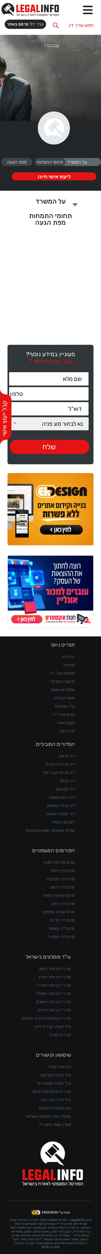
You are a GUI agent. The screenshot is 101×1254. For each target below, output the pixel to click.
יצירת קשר (67, 731)
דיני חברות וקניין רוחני (58, 772)
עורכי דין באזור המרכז (54, 985)
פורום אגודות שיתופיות (58, 912)
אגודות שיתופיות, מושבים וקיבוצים (50, 830)
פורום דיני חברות (62, 920)
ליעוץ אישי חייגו (54, 176)
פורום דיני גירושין (62, 887)
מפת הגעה (17, 162)
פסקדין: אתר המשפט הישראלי (48, 1116)
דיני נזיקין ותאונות (62, 797)
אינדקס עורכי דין (62, 673)
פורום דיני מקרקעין (61, 879)
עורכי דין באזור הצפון (55, 969)
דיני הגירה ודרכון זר (60, 764)
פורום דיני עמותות (62, 928)
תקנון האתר (66, 723)
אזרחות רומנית (60, 1067)
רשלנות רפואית (63, 822)
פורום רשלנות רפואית (59, 895)
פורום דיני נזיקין (63, 903)
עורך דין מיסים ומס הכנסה (51, 1091)
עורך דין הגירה (60, 1035)
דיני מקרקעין (65, 789)
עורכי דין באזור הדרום (54, 1010)
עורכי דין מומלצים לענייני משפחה (46, 1018)
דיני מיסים (67, 781)
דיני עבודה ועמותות (61, 805)
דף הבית (68, 656)
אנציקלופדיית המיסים (55, 1108)
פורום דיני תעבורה (61, 936)
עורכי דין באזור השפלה (53, 993)
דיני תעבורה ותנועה (60, 814)
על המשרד (77, 162)
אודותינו (69, 665)
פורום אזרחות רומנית (59, 862)
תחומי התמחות (50, 162)
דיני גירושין (67, 756)
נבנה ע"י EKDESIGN (56, 1212)
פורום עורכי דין (64, 714)
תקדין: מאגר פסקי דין (55, 1124)
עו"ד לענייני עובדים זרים (53, 1026)
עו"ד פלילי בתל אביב (55, 1100)
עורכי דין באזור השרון (55, 977)
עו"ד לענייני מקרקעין (55, 1075)
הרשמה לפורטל (63, 681)
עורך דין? (25, 24)
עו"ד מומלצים (65, 706)
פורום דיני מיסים (63, 870)
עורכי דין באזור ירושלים (53, 1002)
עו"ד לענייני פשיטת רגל (54, 1083)
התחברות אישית (63, 690)
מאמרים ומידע (64, 698)
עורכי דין (53, 45)
